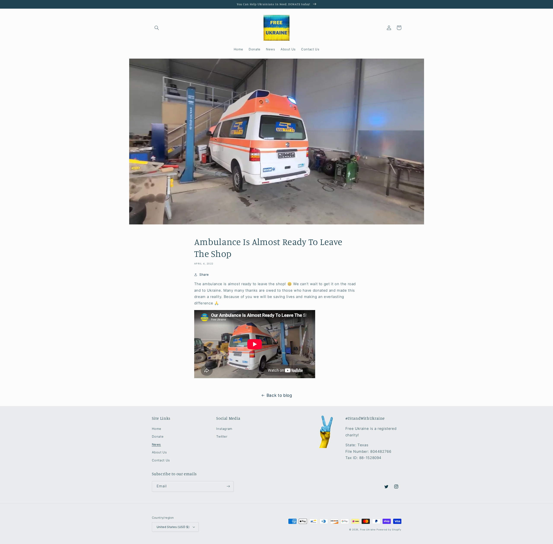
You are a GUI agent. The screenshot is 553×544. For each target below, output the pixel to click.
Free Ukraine (368, 529)
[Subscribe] (228, 486)
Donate (158, 436)
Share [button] (204, 275)
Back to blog (279, 395)
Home (157, 429)
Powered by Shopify (389, 529)
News (156, 444)
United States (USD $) (173, 527)
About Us (159, 452)
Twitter (221, 436)
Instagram (224, 429)
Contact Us (161, 460)
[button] (157, 28)
